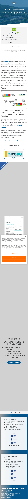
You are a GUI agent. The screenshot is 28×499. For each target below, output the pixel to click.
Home (4, 412)
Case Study (11, 412)
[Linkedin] (18, 445)
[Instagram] (16, 445)
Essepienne (7, 61)
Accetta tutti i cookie (14, 260)
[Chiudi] (25, 236)
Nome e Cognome (5, 497)
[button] (14, 3)
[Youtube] (14, 445)
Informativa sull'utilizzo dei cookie (10, 249)
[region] (14, 249)
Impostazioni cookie (14, 253)
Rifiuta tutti (14, 257)
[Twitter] (11, 445)
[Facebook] (9, 445)
